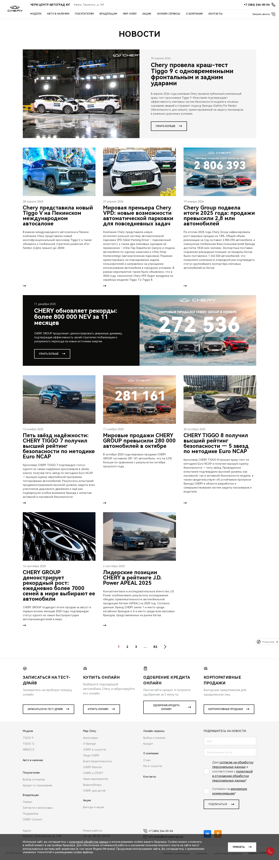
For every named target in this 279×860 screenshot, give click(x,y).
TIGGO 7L (29, 743)
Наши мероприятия (95, 778)
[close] (277, 641)
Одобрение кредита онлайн (166, 707)
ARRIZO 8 (28, 749)
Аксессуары (90, 737)
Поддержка (30, 813)
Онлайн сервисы (168, 14)
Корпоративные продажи (225, 709)
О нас (147, 760)
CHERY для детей (94, 790)
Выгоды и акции (93, 807)
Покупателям (84, 14)
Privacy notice (268, 642)
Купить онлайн (98, 709)
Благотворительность (97, 761)
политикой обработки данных (89, 841)
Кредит (148, 743)
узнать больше (165, 126)
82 (155, 647)
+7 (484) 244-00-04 (160, 831)
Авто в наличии (58, 14)
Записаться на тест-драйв (45, 709)
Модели (35, 14)
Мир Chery (130, 14)
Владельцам (108, 14)
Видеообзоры (92, 784)
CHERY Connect (32, 819)
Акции (146, 14)
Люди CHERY (91, 755)
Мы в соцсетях (152, 766)
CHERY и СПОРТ (93, 773)
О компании (194, 14)
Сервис (27, 801)
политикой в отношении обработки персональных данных (232, 776)
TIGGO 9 (28, 737)
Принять (239, 847)
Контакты (216, 14)
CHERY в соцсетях (94, 749)
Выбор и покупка (34, 779)
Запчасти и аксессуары (38, 807)
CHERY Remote (92, 767)
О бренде (89, 743)
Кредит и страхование (37, 785)
